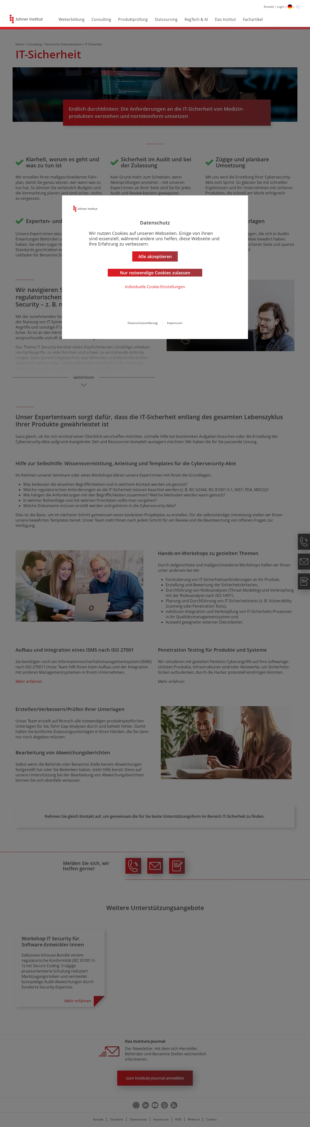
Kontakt (269, 7)
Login (280, 7)
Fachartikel (253, 19)
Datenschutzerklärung (143, 323)
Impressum (174, 323)
